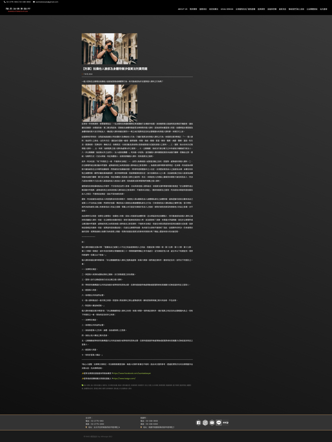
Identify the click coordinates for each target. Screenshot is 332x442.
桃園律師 (169, 385)
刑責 (149, 385)
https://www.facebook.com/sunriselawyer (132, 373)
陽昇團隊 (193, 9)
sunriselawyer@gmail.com (47, 2)
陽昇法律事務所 (107, 388)
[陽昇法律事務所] (18, 9)
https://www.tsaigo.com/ (124, 378)
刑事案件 (141, 385)
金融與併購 (271, 9)
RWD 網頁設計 (92, 436)
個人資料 (87, 385)
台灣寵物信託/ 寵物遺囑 (245, 9)
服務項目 (203, 9)
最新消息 (282, 9)
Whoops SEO (106, 436)
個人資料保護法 (96, 385)
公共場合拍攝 (112, 385)
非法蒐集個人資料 (125, 388)
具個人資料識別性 (124, 385)
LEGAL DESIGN (227, 9)
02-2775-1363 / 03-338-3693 (18, 2)
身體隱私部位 (88, 388)
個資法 (104, 385)
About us (182, 9)
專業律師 (162, 385)
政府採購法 (213, 9)
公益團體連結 (312, 9)
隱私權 (116, 388)
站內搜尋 (323, 9)
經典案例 (261, 9)
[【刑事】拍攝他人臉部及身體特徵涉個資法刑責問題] (109, 48)
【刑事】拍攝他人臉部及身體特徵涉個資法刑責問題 (114, 69)
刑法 (146, 385)
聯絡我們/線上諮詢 (296, 9)
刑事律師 (134, 385)
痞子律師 (176, 385)
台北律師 (155, 385)
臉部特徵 (183, 385)
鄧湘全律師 (98, 388)
